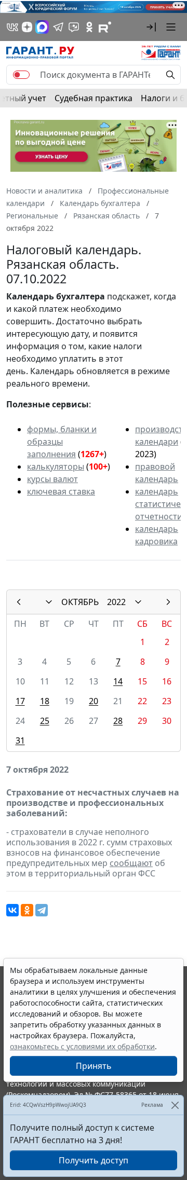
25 (44, 720)
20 (93, 701)
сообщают (131, 863)
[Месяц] (49, 602)
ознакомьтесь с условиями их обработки (82, 1046)
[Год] (138, 602)
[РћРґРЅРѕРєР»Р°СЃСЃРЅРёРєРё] (27, 910)
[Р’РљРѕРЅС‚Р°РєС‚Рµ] (12, 910)
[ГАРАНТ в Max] (42, 27)
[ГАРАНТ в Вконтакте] (12, 27)
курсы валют (52, 479)
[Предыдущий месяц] (18, 602)
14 (118, 681)
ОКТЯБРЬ (80, 602)
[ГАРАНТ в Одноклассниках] (89, 27)
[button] (151, 27)
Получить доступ (93, 1160)
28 (118, 720)
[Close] (174, 1105)
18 (44, 701)
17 (20, 701)
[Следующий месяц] (168, 602)
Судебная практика (93, 98)
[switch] (21, 75)
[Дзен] (27, 27)
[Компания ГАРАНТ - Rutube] (105, 27)
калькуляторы (55, 466)
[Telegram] (41, 910)
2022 (116, 602)
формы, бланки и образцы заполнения (62, 441)
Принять (94, 1066)
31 (20, 740)
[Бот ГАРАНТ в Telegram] (74, 27)
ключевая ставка (61, 491)
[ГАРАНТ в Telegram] (58, 27)
